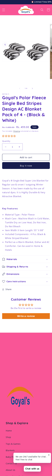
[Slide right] (32, 88)
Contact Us (11, 463)
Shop (8, 437)
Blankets (10, 450)
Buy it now (26, 165)
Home (9, 430)
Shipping (16, 131)
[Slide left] (19, 88)
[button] (3, 10)
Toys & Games (13, 443)
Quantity (6, 141)
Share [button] (8, 289)
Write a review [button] (26, 316)
